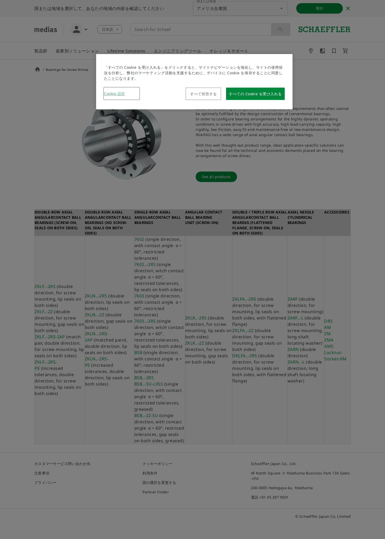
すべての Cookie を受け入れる (255, 93)
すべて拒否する (203, 93)
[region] (194, 81)
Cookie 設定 (114, 93)
